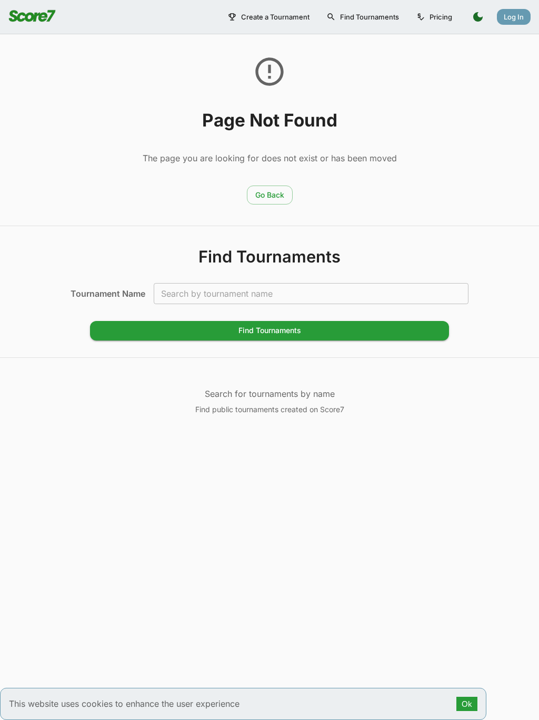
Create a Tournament (275, 17)
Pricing (441, 17)
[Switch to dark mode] (477, 16)
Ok (467, 703)
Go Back (269, 194)
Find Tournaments (369, 17)
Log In (514, 17)
